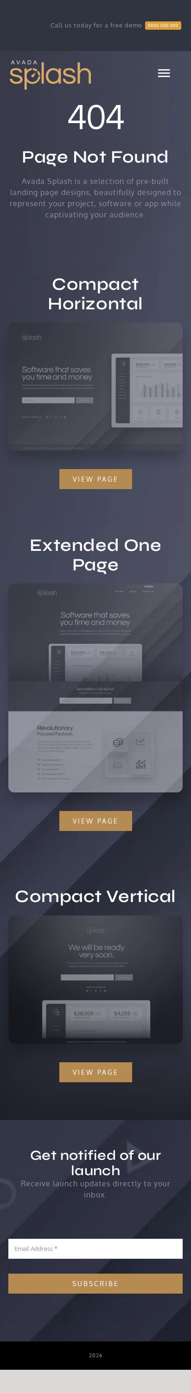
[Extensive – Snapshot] (95, 587)
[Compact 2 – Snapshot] (95, 919)
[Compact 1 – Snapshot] (95, 326)
